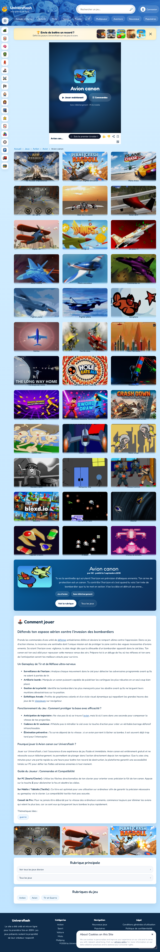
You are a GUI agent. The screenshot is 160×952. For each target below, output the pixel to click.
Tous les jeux (87, 603)
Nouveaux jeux (99, 924)
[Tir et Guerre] (4, 30)
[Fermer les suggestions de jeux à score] (150, 34)
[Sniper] (4, 142)
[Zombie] (4, 54)
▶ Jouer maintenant (72, 97)
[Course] (4, 86)
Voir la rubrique (66, 603)
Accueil (17, 148)
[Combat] (4, 78)
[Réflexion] (4, 46)
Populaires (150, 19)
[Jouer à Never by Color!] (131, 34)
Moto (54, 19)
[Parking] (4, 150)
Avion (45, 148)
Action (36, 148)
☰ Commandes (100, 97)
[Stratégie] (4, 118)
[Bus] (4, 166)
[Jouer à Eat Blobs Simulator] (121, 34)
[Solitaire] (4, 126)
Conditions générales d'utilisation (139, 924)
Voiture (42, 19)
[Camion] (4, 158)
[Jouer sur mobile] (117, 141)
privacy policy (121, 942)
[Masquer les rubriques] (5, 21)
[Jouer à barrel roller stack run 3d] (141, 34)
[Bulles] (4, 134)
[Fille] (4, 102)
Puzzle (78, 19)
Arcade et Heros (24, 19)
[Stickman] (4, 62)
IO (89, 19)
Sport (66, 19)
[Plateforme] (4, 70)
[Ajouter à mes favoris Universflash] (117, 136)
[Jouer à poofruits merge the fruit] (101, 34)
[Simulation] (4, 110)
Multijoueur (101, 19)
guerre (23, 817)
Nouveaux (134, 19)
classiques (40, 700)
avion (86, 715)
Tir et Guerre (50, 897)
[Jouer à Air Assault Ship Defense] (111, 34)
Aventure (118, 19)
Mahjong (60, 940)
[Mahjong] (4, 38)
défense (62, 639)
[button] (85, 136)
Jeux (27, 148)
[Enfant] (4, 94)
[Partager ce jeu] (113, 136)
